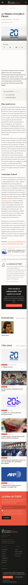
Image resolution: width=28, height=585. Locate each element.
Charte (16, 549)
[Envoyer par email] (16, 47)
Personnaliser (6, 580)
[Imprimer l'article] (22, 47)
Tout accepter (8, 577)
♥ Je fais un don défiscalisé (14, 305)
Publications (4, 560)
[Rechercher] (26, 2)
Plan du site (17, 556)
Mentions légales (18, 551)
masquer (17, 91)
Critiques (4, 553)
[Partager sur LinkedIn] (10, 47)
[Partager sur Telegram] (13, 47)
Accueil (4, 8)
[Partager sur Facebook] (7, 47)
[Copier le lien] (19, 47)
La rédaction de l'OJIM (6, 19)
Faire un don (4, 568)
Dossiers (4, 551)
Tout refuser (18, 577)
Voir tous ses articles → (13, 281)
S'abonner (6, 517)
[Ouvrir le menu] (2, 2)
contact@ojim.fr (10, 543)
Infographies (4, 558)
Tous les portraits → (21, 318)
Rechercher (4, 562)
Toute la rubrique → (21, 345)
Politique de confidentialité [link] (10, 581)
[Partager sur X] (4, 47)
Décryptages (12, 8)
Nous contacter (18, 553)
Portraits (4, 556)
